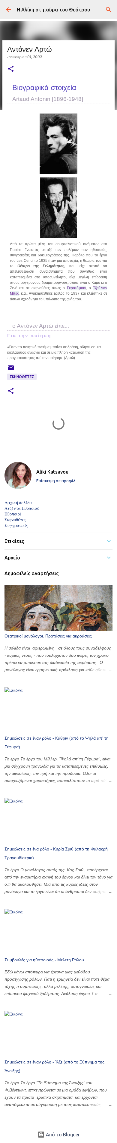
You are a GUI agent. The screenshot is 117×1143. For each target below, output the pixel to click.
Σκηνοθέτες (15, 519)
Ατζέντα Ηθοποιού (21, 508)
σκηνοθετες (22, 377)
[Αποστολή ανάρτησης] (10, 370)
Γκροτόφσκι (76, 288)
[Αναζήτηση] (108, 9)
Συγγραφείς (16, 525)
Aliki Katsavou (52, 471)
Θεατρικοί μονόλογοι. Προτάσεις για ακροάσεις (48, 636)
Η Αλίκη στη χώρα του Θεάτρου (53, 9)
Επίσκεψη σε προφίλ (55, 480)
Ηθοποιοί (12, 514)
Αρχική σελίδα (18, 502)
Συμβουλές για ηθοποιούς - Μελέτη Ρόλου (44, 959)
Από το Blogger (62, 1134)
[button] (10, 69)
